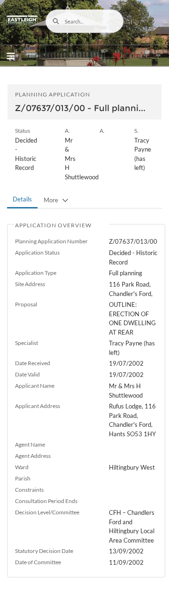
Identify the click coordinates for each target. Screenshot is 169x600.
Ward (22, 467)
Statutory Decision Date (44, 550)
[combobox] (84, 21)
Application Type (35, 272)
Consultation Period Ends (46, 500)
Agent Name (30, 444)
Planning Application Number (51, 241)
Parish (23, 478)
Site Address (30, 284)
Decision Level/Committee (47, 512)
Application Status (37, 252)
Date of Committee (38, 562)
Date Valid (27, 374)
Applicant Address (37, 405)
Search (56, 21)
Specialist (26, 342)
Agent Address (33, 455)
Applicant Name (34, 385)
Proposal (26, 304)
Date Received (32, 363)
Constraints (29, 489)
